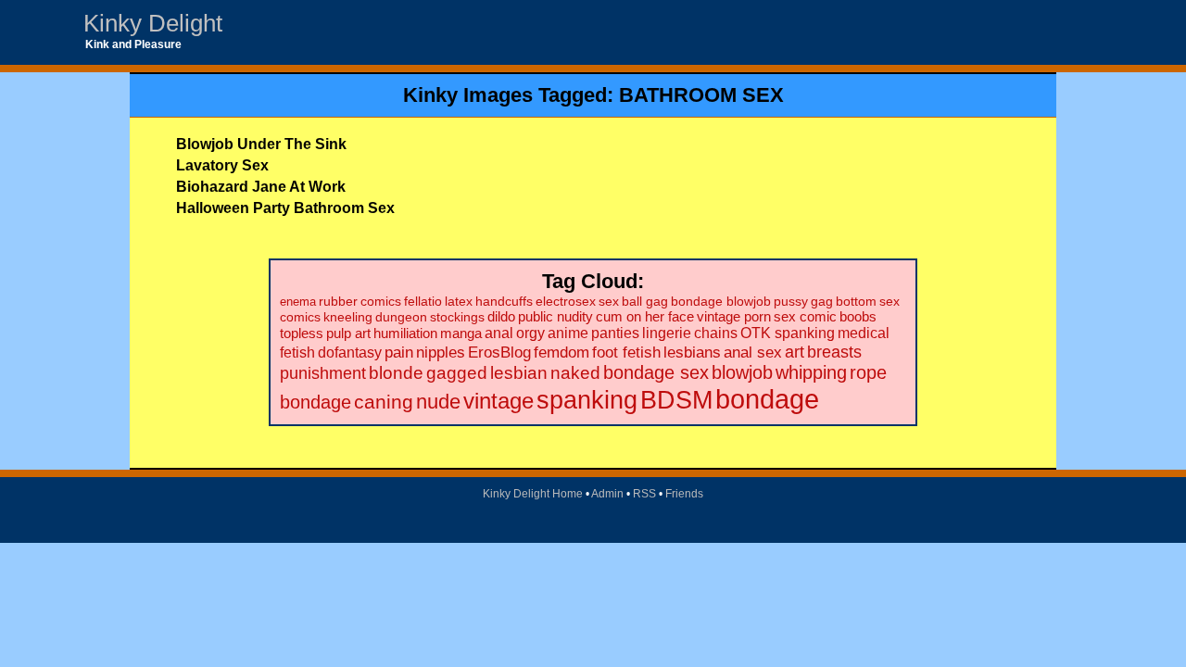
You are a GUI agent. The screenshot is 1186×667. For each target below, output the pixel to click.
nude (438, 401)
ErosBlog (499, 352)
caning (383, 401)
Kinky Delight (152, 23)
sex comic (805, 316)
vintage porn (734, 316)
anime (568, 333)
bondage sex (656, 372)
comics (380, 301)
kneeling (347, 316)
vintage (498, 401)
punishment (323, 373)
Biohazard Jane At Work (261, 187)
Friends (684, 493)
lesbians (692, 352)
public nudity (555, 316)
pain (399, 352)
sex (609, 301)
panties (615, 333)
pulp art (348, 333)
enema (298, 301)
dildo (501, 316)
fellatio (423, 301)
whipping (811, 372)
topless (301, 333)
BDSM (676, 399)
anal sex (753, 352)
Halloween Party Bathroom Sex (285, 208)
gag (822, 301)
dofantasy (350, 352)
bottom (856, 301)
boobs (858, 316)
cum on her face (645, 316)
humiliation (405, 333)
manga (461, 333)
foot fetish (626, 352)
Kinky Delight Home (533, 493)
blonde (396, 373)
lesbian (519, 373)
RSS (644, 493)
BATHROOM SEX (701, 95)
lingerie (666, 333)
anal (499, 333)
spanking (586, 400)
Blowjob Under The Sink (261, 144)
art (794, 352)
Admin (607, 493)
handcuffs (504, 301)
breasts (834, 351)
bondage (767, 399)
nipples (440, 352)
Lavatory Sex (222, 165)
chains (716, 333)
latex (459, 301)
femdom (561, 352)
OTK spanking (787, 332)
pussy (791, 301)
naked (575, 373)
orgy (530, 333)
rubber (338, 301)
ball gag (645, 301)
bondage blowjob (721, 301)
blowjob (742, 372)
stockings (457, 316)
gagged (456, 373)
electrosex (566, 301)
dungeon (401, 316)
